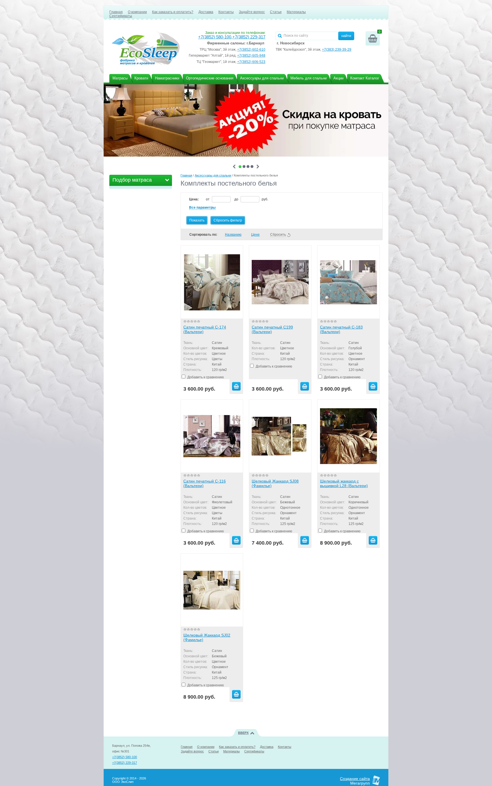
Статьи (276, 12)
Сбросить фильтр (228, 220)
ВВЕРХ (243, 732)
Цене (255, 235)
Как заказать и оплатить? (172, 12)
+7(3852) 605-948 (251, 56)
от (208, 199)
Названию (233, 235)
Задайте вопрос (252, 12)
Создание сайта (355, 778)
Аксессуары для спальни (213, 175)
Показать (196, 220)
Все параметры (202, 208)
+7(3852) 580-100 (214, 37)
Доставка (205, 12)
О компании (137, 12)
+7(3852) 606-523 (251, 62)
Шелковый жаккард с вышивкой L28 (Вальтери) (344, 483)
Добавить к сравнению (205, 377)
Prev (234, 167)
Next (258, 167)
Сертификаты (120, 16)
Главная (116, 12)
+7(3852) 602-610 (251, 50)
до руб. (251, 199)
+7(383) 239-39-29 (336, 50)
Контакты (226, 12)
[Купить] (236, 386)
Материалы (296, 12)
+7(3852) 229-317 (248, 37)
